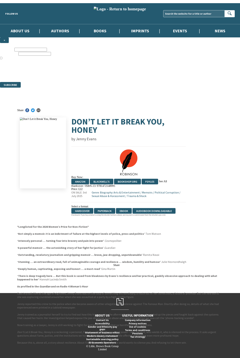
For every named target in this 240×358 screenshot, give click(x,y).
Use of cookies (137, 326)
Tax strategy (137, 336)
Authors (60, 30)
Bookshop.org (127, 181)
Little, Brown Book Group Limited (43, 67)
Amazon (80, 181)
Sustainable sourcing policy (102, 339)
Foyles (149, 181)
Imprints (140, 30)
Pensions (137, 333)
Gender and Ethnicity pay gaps (102, 328)
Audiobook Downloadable (154, 211)
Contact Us (102, 320)
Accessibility (102, 323)
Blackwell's (101, 181)
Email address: (9, 53)
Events (180, 30)
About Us (20, 30)
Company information (137, 320)
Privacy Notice (69, 74)
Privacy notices (138, 323)
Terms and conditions (137, 330)
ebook (124, 211)
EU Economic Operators (102, 342)
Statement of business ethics (102, 332)
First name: (7, 49)
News (220, 30)
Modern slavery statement (102, 335)
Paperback (105, 211)
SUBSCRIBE (10, 85)
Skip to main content (11, 1)
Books (100, 30)
